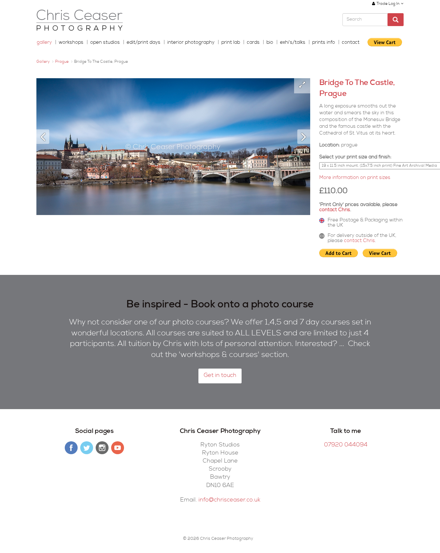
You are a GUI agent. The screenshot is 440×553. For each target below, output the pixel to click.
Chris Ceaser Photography (79, 20)
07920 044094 (346, 445)
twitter (86, 447)
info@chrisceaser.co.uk (229, 500)
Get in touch (220, 376)
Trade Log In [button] (388, 4)
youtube (117, 447)
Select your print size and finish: (355, 157)
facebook (71, 447)
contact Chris (334, 210)
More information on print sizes (354, 177)
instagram (102, 447)
